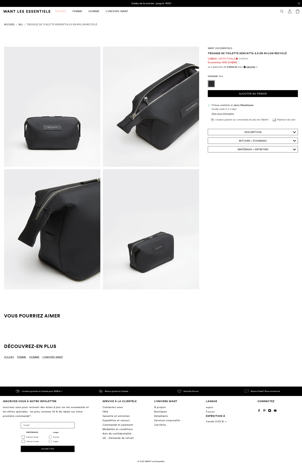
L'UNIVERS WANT (117, 11)
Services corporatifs (167, 420)
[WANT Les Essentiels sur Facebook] (259, 411)
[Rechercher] (282, 11)
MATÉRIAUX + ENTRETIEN (253, 149)
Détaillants (161, 416)
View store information (223, 114)
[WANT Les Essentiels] (26, 11)
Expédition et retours (116, 420)
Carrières (160, 424)
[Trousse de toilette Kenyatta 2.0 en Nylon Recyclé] (52, 107)
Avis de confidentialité (117, 433)
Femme (77, 11)
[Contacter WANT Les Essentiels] (276, 411)
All (21, 24)
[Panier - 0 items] (297, 11)
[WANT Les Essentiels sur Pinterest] (265, 411)
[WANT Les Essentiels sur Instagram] (270, 411)
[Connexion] (290, 11)
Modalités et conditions (118, 429)
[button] (253, 66)
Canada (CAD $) (215, 421)
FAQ (105, 411)
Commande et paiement (118, 424)
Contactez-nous (113, 407)
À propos (160, 407)
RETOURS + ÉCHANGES (253, 140)
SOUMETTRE (47, 449)
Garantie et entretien (116, 416)
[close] (298, 3)
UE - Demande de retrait (118, 437)
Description (252, 132)
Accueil (9, 24)
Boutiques (160, 411)
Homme (94, 11)
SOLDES (60, 11)
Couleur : (215, 76)
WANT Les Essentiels (220, 48)
